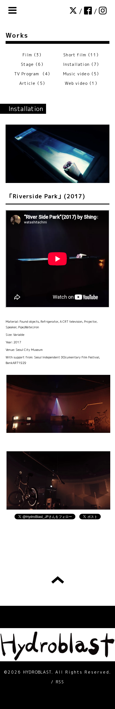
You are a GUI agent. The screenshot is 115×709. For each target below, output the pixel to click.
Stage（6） (33, 64)
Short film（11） (81, 54)
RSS (60, 681)
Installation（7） (82, 64)
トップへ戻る (57, 579)
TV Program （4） (33, 73)
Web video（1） (82, 83)
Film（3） (33, 54)
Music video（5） (82, 73)
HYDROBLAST (37, 672)
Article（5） (33, 83)
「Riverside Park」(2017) (46, 196)
